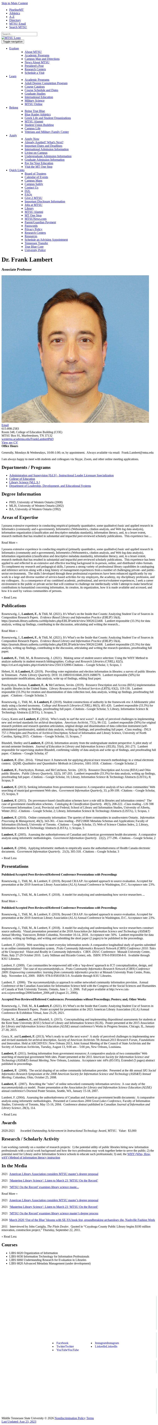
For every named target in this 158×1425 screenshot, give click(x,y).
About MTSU (33, 52)
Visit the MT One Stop (38, 166)
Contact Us (31, 187)
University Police (35, 250)
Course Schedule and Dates (41, 90)
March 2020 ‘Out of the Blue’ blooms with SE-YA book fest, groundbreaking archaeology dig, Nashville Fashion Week (82, 1220)
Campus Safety (34, 184)
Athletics (14, 13)
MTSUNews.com (35, 218)
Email (5, 425)
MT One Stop (33, 215)
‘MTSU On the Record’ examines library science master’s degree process (53, 1213)
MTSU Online (33, 104)
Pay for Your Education (39, 163)
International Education (39, 97)
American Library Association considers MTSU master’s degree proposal (53, 1174)
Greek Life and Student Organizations (48, 118)
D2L (27, 191)
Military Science (35, 100)
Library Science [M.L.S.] (24, 482)
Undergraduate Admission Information (48, 156)
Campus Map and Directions (42, 58)
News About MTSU (37, 62)
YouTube (67, 1350)
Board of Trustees (35, 173)
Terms (90, 1418)
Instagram (107, 1343)
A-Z (11, 16)
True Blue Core (34, 246)
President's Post (34, 65)
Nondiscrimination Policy (70, 1418)
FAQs (28, 194)
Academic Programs (37, 55)
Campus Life (32, 128)
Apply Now (32, 138)
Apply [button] (13, 135)
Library (29, 208)
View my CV (10, 442)
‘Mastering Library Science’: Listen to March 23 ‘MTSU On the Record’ (53, 1180)
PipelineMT (16, 9)
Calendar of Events (36, 177)
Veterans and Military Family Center (47, 131)
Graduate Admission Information (45, 159)
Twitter (65, 1346)
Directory (15, 20)
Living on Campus (36, 152)
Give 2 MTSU (33, 198)
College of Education (22, 478)
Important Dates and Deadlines (43, 145)
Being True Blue (35, 111)
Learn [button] (12, 76)
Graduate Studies (35, 93)
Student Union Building (39, 125)
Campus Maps (33, 180)
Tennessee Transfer (36, 243)
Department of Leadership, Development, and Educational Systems (50, 485)
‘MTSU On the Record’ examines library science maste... (44, 1187)
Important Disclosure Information (45, 201)
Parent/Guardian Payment (40, 222)
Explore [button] (14, 48)
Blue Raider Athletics (38, 114)
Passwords (31, 225)
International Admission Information (47, 149)
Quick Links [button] (16, 170)
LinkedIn (106, 1346)
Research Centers (35, 69)
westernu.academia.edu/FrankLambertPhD (28, 439)
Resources (31, 236)
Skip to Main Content (15, 3)
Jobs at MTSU (33, 205)
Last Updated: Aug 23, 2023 (19, 1421)
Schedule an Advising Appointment (46, 239)
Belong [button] (13, 107)
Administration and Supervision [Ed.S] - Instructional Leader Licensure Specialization (61, 475)
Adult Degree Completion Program (46, 83)
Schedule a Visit (34, 72)
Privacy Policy (33, 229)
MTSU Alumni (34, 121)
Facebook (62, 1343)
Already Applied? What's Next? (44, 142)
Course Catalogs (35, 86)
